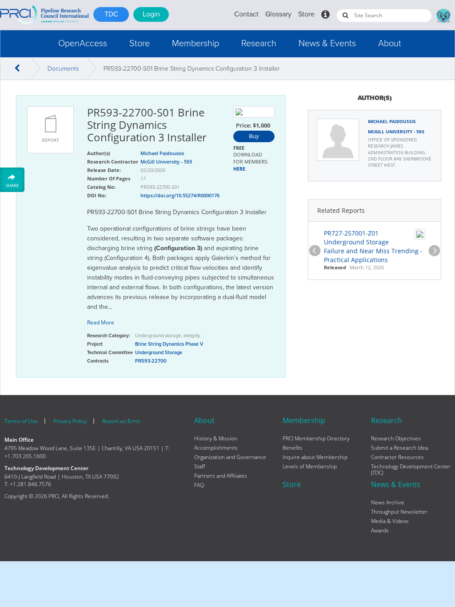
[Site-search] (345, 15)
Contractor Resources (397, 457)
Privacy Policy (70, 421)
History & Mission (215, 438)
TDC (111, 14)
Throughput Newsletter (399, 512)
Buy (254, 136)
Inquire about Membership (315, 457)
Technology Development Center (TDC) (411, 469)
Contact (246, 14)
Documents (63, 68)
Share (12, 185)
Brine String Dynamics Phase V (169, 344)
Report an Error (121, 421)
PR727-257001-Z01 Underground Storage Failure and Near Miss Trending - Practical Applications (373, 246)
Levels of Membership (310, 466)
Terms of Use (21, 421)
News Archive (387, 502)
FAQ (199, 485)
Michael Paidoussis (392, 121)
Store (306, 14)
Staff (199, 466)
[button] (82, 44)
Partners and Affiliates (220, 476)
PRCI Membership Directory (316, 438)
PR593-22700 (151, 361)
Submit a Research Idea (399, 448)
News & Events (327, 43)
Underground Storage (158, 352)
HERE (239, 168)
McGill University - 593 (396, 131)
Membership (195, 43)
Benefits (293, 448)
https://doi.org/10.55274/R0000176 (180, 195)
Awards (380, 530)
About (389, 43)
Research (258, 43)
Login (151, 14)
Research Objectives (396, 438)
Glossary (278, 14)
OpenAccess (82, 43)
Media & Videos (390, 521)
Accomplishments (216, 448)
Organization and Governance (230, 457)
